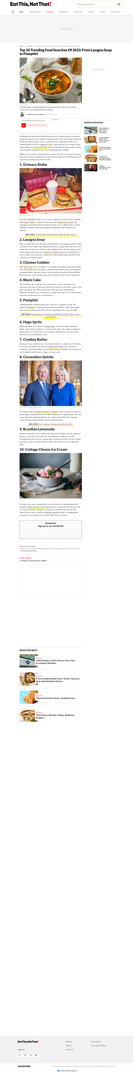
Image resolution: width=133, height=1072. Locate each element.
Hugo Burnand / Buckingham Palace (30, 407)
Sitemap (68, 1045)
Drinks (102, 12)
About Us (69, 1041)
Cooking (24, 561)
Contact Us (69, 1049)
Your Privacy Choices (69, 1071)
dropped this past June (65, 222)
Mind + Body (115, 12)
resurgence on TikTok (51, 252)
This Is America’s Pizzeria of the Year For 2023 (55, 424)
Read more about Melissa (29, 551)
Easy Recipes (34, 561)
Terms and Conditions (98, 1045)
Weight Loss (63, 12)
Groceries (49, 12)
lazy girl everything (40, 147)
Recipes (91, 12)
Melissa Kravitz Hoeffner (36, 114)
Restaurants (78, 12)
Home (21, 46)
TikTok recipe (28, 267)
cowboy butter (53, 346)
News (21, 12)
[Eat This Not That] (50, 523)
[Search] (119, 4)
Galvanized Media (65, 1066)
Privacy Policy (96, 1041)
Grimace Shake (28, 222)
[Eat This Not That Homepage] (30, 4)
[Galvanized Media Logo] (24, 1066)
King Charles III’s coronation (47, 411)
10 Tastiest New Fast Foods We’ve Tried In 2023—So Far (55, 234)
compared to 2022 (45, 144)
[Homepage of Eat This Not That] (28, 1042)
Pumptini (31, 307)
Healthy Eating (34, 12)
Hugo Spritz (50, 326)
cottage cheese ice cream (36, 507)
